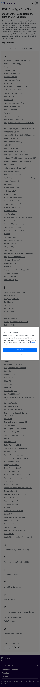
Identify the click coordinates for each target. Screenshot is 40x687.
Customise (20, 355)
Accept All (20, 349)
